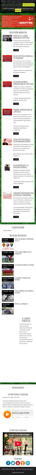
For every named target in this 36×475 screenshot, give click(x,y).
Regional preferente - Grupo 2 (8, 279)
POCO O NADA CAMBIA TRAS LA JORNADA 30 (23, 253)
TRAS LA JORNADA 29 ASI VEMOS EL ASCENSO (24, 292)
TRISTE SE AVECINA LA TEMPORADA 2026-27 (24, 240)
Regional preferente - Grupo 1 (8, 266)
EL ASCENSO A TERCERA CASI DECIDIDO (22, 279)
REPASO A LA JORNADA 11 (21, 304)
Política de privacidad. (28, 5)
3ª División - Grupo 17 (7, 253)
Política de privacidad (18, 472)
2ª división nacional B (5, 240)
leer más (16, 50)
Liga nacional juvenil (6, 305)
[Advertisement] (18, 362)
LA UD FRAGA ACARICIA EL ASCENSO (24, 265)
